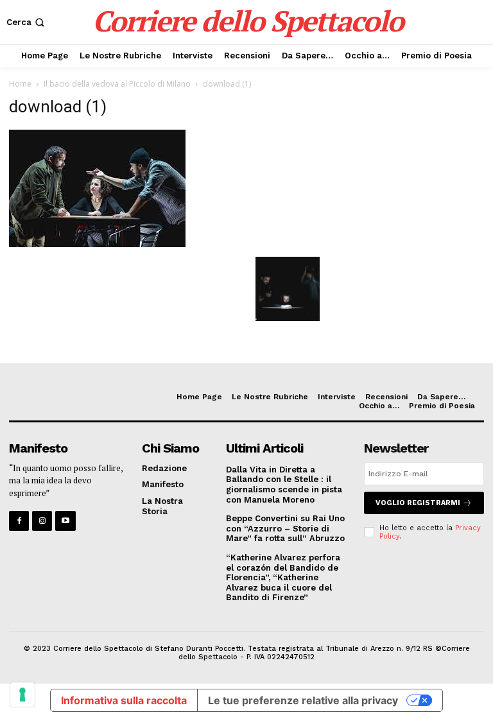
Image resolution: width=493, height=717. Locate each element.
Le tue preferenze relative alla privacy (303, 700)
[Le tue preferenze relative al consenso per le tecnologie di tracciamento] (22, 694)
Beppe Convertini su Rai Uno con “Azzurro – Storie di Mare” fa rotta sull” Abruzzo (285, 528)
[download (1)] (97, 243)
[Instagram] (42, 521)
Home (20, 83)
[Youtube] (65, 521)
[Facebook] (19, 521)
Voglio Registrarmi (418, 503)
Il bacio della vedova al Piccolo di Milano (117, 83)
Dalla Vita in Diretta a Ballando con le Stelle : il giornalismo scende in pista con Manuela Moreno (284, 485)
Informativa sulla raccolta (124, 700)
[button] (26, 22)
